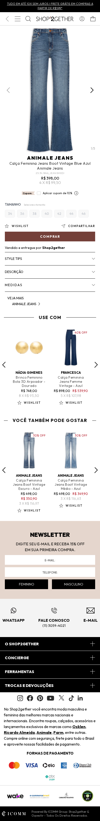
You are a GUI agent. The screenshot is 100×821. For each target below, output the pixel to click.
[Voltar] (7, 18)
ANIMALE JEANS (50, 158)
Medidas (14, 285)
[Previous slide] (4, 365)
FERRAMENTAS (19, 671)
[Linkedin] (80, 698)
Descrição (14, 272)
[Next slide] (96, 365)
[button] (92, 90)
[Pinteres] (40, 698)
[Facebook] (30, 698)
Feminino (26, 584)
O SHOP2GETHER (22, 643)
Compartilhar (81, 226)
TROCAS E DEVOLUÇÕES (29, 685)
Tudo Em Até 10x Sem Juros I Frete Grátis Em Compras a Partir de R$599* (50, 6)
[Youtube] (50, 698)
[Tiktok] (71, 698)
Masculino (73, 584)
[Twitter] (61, 698)
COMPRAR (50, 236)
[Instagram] (20, 698)
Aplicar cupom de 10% (57, 193)
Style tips (13, 258)
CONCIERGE (17, 657)
